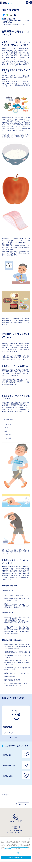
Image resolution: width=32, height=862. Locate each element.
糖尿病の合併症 (16, 775)
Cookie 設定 (16, 853)
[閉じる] (30, 839)
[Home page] (6, 2)
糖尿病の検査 (16, 720)
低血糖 (18, 253)
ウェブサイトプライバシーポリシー (19, 847)
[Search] (27, 2)
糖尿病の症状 (16, 754)
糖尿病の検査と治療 (16, 765)
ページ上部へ (23, 804)
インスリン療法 (22, 566)
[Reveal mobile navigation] (30, 2)
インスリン (26, 379)
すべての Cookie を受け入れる (16, 857)
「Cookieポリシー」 (7, 848)
